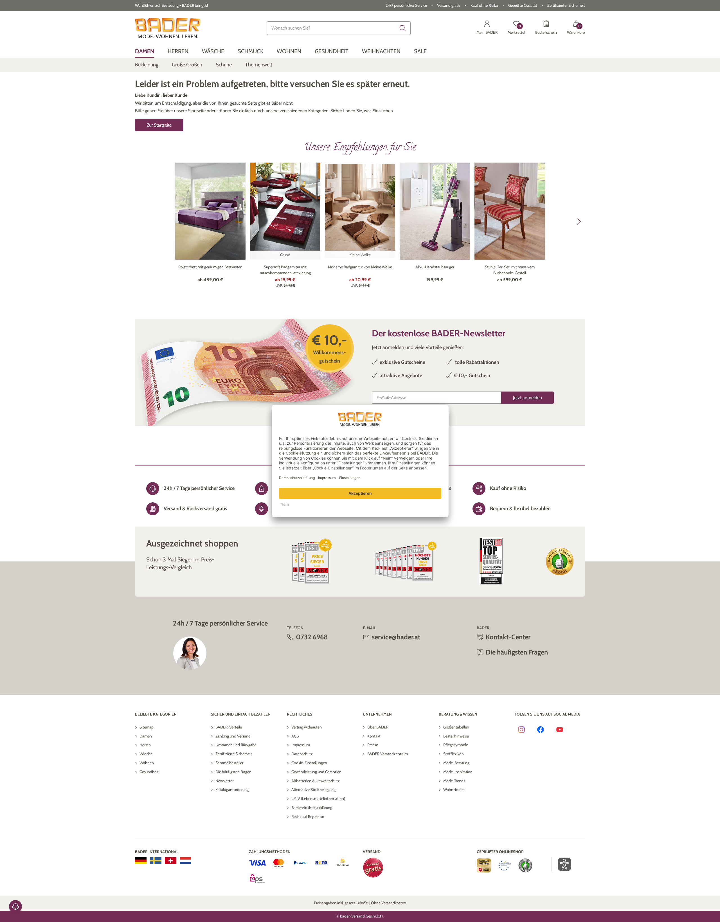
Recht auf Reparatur (307, 816)
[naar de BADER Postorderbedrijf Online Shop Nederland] (185, 860)
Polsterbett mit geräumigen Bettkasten (210, 266)
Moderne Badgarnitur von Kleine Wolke (360, 266)
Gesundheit (149, 771)
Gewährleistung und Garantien (316, 771)
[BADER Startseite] (168, 28)
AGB (295, 736)
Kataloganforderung (232, 789)
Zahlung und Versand (233, 736)
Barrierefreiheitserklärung (311, 807)
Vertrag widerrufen (306, 727)
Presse (372, 744)
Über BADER (377, 727)
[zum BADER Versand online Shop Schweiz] (170, 860)
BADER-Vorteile (228, 727)
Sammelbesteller (229, 762)
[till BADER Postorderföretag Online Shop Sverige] (155, 860)
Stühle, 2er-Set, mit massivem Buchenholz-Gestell (510, 269)
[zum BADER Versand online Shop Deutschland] (141, 860)
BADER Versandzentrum (387, 753)
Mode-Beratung (456, 762)
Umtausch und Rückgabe (235, 744)
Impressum (300, 744)
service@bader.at (396, 637)
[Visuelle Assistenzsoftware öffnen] (562, 864)
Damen (146, 736)
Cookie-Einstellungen (309, 762)
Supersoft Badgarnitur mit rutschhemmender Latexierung (285, 269)
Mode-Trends (454, 780)
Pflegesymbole (455, 744)
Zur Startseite (159, 125)
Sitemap (147, 727)
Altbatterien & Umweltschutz (315, 780)
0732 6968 (312, 637)
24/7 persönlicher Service (406, 5)
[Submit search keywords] (403, 28)
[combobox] (339, 28)
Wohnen (147, 762)
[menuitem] (144, 51)
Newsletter (224, 780)
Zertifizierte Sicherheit (233, 753)
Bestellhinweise (456, 736)
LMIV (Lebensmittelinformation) (318, 798)
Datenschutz (302, 753)
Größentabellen (456, 727)
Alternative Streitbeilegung (313, 789)
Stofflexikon (453, 753)
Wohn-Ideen (454, 789)
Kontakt (374, 736)
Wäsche (146, 753)
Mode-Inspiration (457, 771)
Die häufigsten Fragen (233, 771)
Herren (145, 744)
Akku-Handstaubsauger (434, 266)
